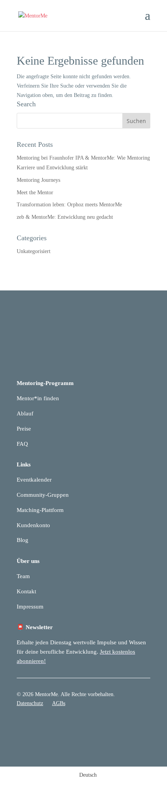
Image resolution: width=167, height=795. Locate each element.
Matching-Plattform (40, 510)
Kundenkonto (33, 525)
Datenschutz (30, 703)
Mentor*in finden (38, 398)
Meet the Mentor (35, 192)
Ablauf (25, 413)
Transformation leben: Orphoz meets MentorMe (69, 205)
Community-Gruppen (43, 495)
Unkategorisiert (33, 251)
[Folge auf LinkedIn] (128, 726)
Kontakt (26, 591)
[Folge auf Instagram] (144, 726)
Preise (24, 429)
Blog (22, 540)
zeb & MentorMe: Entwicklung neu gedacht (65, 217)
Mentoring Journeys (38, 180)
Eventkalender (34, 480)
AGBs (58, 703)
